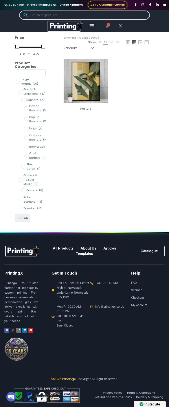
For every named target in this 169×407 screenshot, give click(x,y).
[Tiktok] (150, 5)
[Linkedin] (24, 330)
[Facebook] (135, 5)
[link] (100, 42)
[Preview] (102, 75)
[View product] (102, 65)
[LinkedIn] (157, 5)
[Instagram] (143, 5)
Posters (85, 109)
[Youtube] (164, 5)
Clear (22, 218)
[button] (91, 25)
